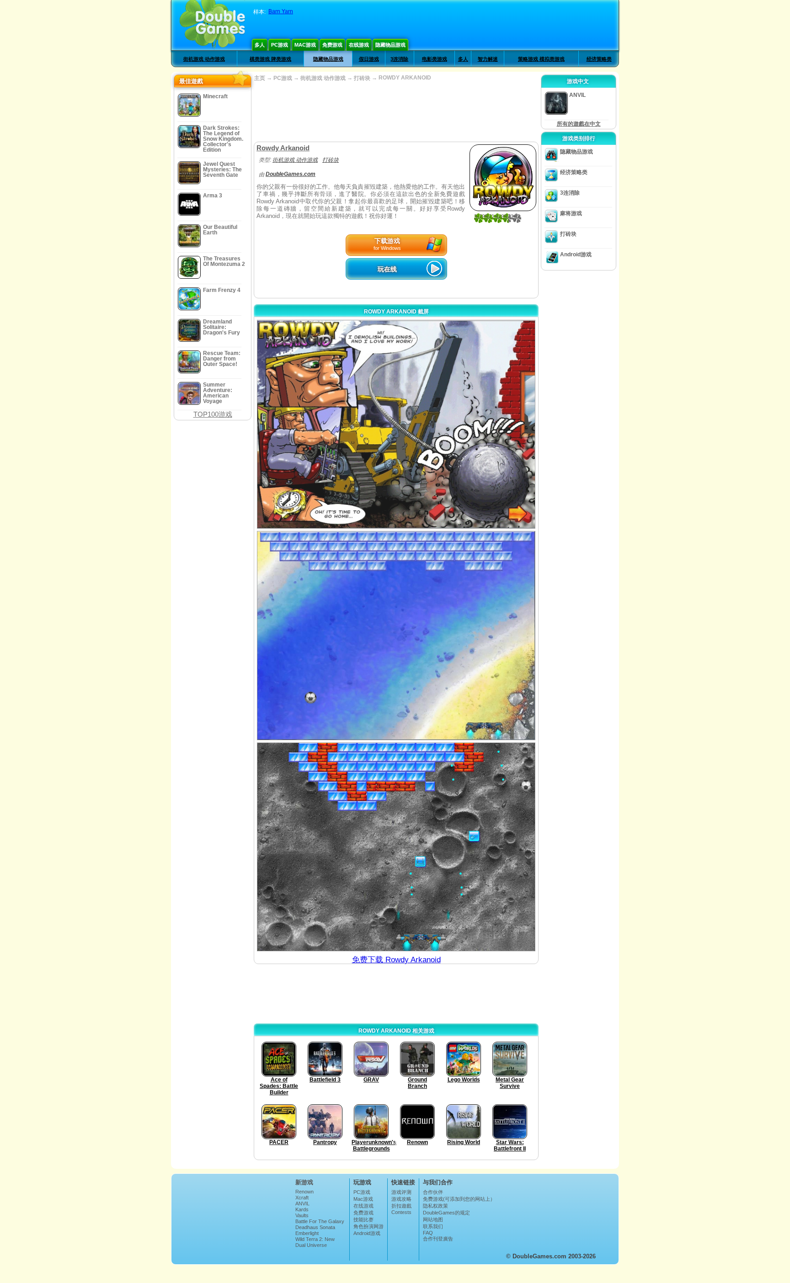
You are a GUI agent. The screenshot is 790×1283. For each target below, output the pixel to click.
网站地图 (433, 1219)
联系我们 (433, 1226)
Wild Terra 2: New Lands (315, 1241)
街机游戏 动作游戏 (204, 59)
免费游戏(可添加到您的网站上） (459, 1199)
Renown (304, 1191)
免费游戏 (332, 45)
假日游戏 (369, 59)
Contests (401, 1212)
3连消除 (399, 59)
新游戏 (304, 1182)
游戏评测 (401, 1192)
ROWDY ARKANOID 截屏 (396, 311)
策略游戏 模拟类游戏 (541, 59)
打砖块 (362, 78)
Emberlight (307, 1233)
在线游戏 (359, 45)
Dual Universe (311, 1245)
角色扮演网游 (368, 1226)
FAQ (428, 1232)
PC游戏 (279, 45)
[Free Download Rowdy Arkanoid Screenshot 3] (396, 846)
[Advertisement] (396, 112)
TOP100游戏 (212, 414)
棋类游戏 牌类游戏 (270, 59)
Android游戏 (576, 254)
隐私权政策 (435, 1206)
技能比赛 (363, 1219)
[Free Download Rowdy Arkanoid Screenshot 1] (396, 424)
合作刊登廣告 (438, 1238)
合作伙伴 (433, 1192)
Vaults (302, 1215)
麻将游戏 (571, 213)
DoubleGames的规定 (446, 1212)
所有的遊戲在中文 (579, 124)
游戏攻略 (401, 1199)
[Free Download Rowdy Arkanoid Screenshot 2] (396, 635)
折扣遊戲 (401, 1206)
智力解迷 (488, 59)
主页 (259, 78)
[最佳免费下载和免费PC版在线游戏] (212, 25)
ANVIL (302, 1203)
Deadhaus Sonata (315, 1227)
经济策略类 (599, 59)
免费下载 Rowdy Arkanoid (396, 959)
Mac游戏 (305, 45)
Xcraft (302, 1197)
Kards (302, 1209)
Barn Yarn (280, 11)
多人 (260, 45)
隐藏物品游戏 (390, 45)
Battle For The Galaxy (319, 1221)
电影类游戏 (434, 59)
